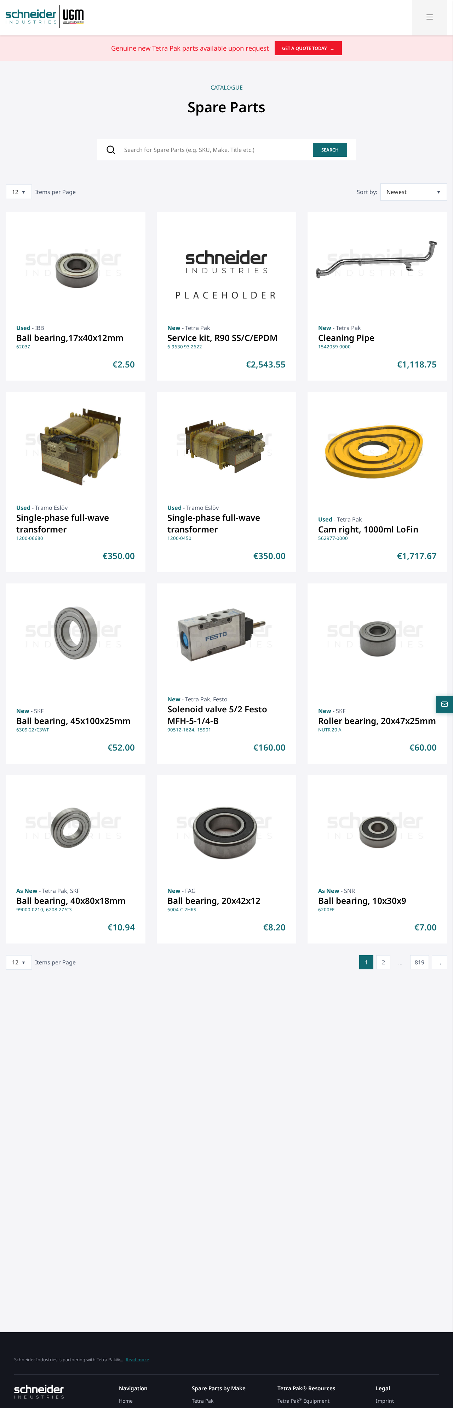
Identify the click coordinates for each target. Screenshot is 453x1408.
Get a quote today (308, 48)
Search (330, 150)
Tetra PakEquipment (303, 1400)
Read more (137, 1359)
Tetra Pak (202, 1400)
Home (126, 1400)
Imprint (385, 1400)
